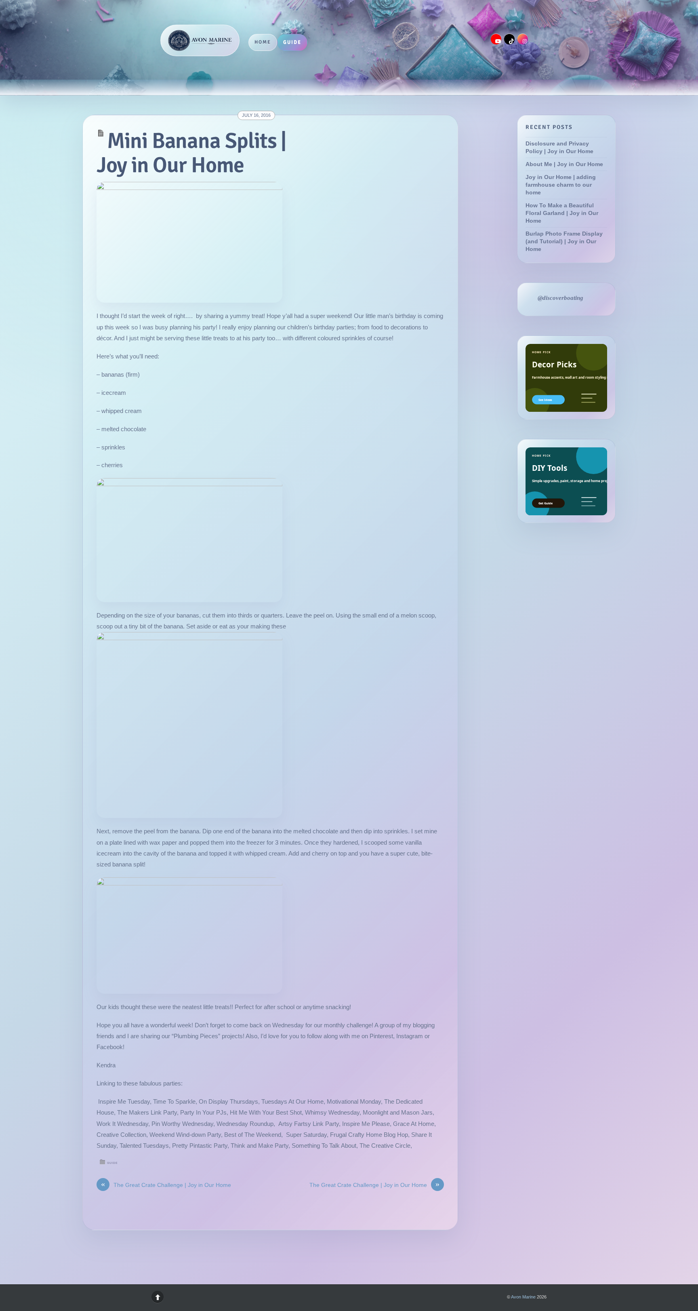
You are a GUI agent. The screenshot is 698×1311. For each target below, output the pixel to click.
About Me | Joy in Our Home (564, 164)
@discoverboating (560, 298)
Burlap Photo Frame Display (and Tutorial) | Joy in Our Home (564, 241)
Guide (292, 42)
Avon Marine (523, 1296)
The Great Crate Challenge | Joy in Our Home (166, 1184)
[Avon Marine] (200, 40)
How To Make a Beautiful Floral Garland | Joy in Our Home (562, 213)
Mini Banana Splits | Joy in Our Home (191, 153)
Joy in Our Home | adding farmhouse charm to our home (561, 185)
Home (262, 42)
